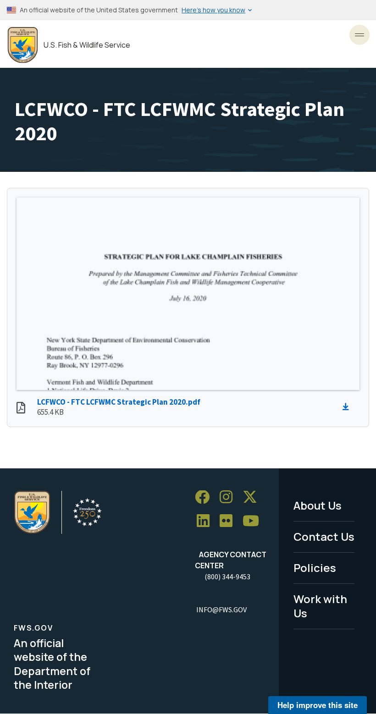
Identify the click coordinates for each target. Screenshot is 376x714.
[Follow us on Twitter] (253, 497)
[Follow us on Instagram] (229, 497)
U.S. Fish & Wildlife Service (87, 45)
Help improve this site (317, 704)
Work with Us (320, 606)
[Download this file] (348, 407)
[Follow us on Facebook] (205, 497)
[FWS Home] (22, 45)
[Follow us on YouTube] (254, 521)
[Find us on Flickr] (229, 521)
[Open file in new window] (21, 409)
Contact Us (323, 536)
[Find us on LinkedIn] (206, 521)
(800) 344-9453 (227, 576)
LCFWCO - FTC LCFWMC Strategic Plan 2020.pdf (118, 402)
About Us (317, 505)
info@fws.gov (221, 609)
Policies (314, 567)
